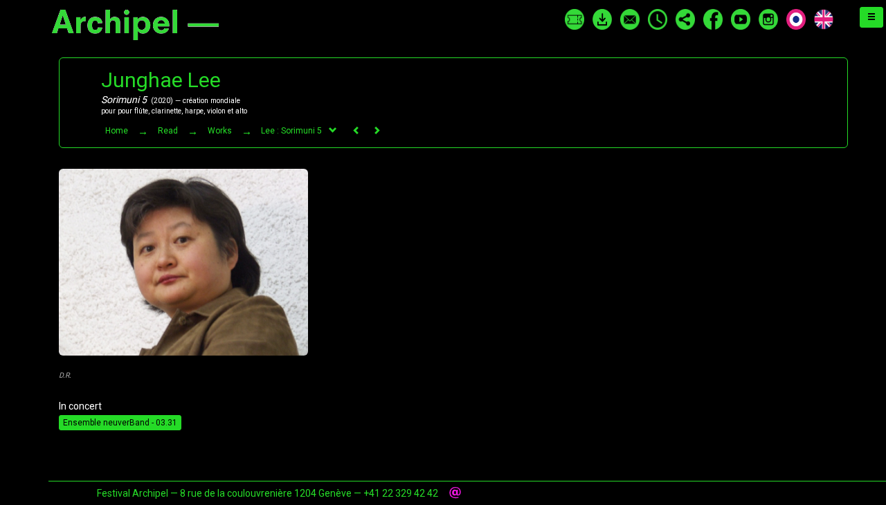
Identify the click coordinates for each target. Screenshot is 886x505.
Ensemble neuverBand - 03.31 (120, 423)
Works (220, 131)
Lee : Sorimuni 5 (291, 131)
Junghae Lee (161, 80)
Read (168, 131)
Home (116, 131)
